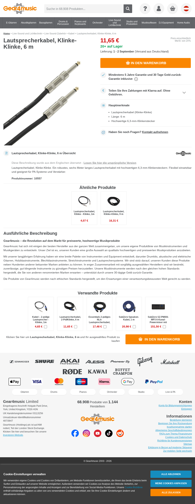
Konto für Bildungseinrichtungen (175, 405)
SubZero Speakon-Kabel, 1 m (129, 318)
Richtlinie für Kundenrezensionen (174, 440)
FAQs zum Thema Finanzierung (175, 433)
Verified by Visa (179, 381)
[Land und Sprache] (186, 8)
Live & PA (170, 392)
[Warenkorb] (172, 8)
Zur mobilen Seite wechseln (177, 451)
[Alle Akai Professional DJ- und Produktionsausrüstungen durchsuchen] (72, 362)
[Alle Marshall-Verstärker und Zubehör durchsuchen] (172, 362)
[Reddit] (120, 436)
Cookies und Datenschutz (178, 437)
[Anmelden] (159, 8)
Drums (53, 392)
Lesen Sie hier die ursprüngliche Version (110, 162)
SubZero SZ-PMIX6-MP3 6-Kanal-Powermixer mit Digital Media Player (158, 321)
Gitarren (25, 392)
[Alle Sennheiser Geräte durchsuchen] (22, 362)
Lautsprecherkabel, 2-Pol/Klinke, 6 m (70, 318)
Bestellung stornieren (181, 420)
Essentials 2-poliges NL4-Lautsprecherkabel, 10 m (99, 321)
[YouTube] (97, 436)
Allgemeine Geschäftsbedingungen (173, 430)
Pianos (83, 392)
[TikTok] (109, 436)
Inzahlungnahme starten (179, 427)
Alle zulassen (171, 492)
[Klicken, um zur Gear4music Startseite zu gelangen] (20, 8)
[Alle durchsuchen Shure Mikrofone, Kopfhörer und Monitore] (47, 362)
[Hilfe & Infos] (145, 8)
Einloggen (186, 409)
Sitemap (187, 444)
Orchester (112, 392)
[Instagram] (86, 436)
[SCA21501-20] (49, 99)
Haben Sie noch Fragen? (138, 132)
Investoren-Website (13, 435)
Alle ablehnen (171, 474)
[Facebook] (75, 436)
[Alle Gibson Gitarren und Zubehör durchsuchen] (147, 362)
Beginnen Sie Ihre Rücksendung (175, 423)
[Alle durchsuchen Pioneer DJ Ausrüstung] (122, 362)
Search (128, 8)
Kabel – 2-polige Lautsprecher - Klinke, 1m (41, 320)
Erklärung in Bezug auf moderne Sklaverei (170, 447)
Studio (141, 392)
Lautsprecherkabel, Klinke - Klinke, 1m (84, 212)
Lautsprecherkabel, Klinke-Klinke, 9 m (113, 212)
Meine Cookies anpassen (171, 483)
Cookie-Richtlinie (134, 487)
